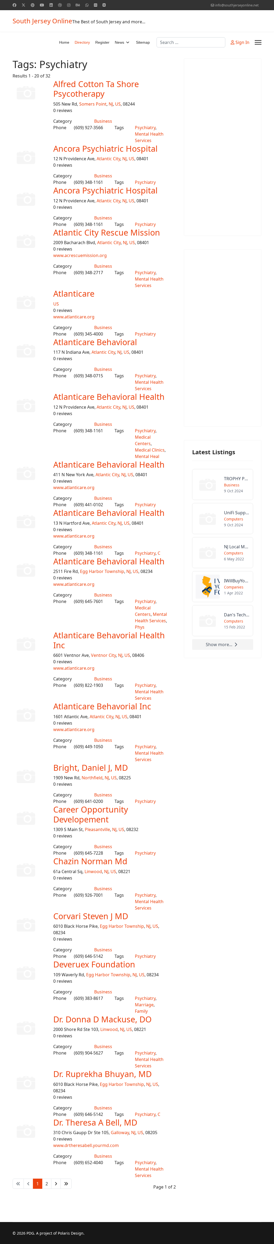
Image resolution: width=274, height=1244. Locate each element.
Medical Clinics (150, 450)
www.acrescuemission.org (80, 255)
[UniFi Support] (222, 518)
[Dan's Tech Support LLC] (222, 620)
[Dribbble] (60, 5)
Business (103, 121)
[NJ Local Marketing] (222, 552)
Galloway (120, 1132)
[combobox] (191, 42)
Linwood (93, 871)
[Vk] (104, 5)
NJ (111, 104)
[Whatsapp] (87, 5)
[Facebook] (14, 5)
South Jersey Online (42, 21)
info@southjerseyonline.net (237, 5)
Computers (233, 519)
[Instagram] (68, 5)
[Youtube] (42, 5)
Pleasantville (97, 829)
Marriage (144, 1005)
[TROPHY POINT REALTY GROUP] (222, 484)
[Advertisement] (222, 147)
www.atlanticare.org (73, 317)
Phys (139, 627)
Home (64, 42)
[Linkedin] (51, 5)
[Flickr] (95, 5)
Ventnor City (103, 655)
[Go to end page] (66, 1184)
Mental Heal (147, 456)
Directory (82, 42)
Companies (233, 587)
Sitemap (143, 42)
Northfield (92, 778)
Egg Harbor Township (102, 571)
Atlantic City (108, 159)
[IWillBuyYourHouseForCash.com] (222, 586)
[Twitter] (23, 5)
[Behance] (78, 5)
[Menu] (258, 42)
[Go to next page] (56, 1184)
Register (102, 42)
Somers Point (92, 104)
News (119, 42)
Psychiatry (145, 128)
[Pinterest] (33, 5)
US (118, 104)
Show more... (219, 644)
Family (141, 1011)
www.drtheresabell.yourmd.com (86, 1145)
